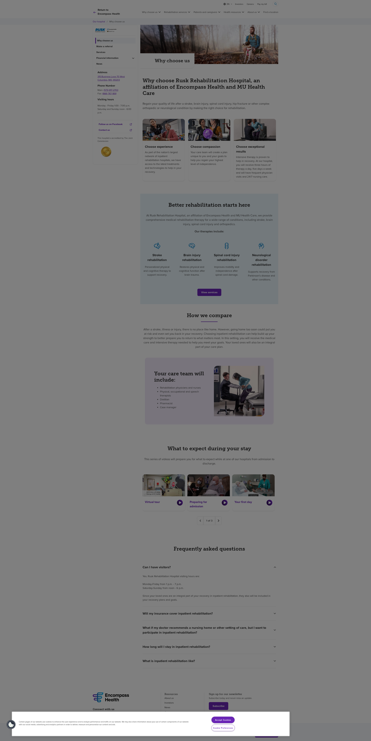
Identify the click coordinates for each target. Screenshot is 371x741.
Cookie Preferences (223, 727)
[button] (11, 724)
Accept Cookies (223, 719)
